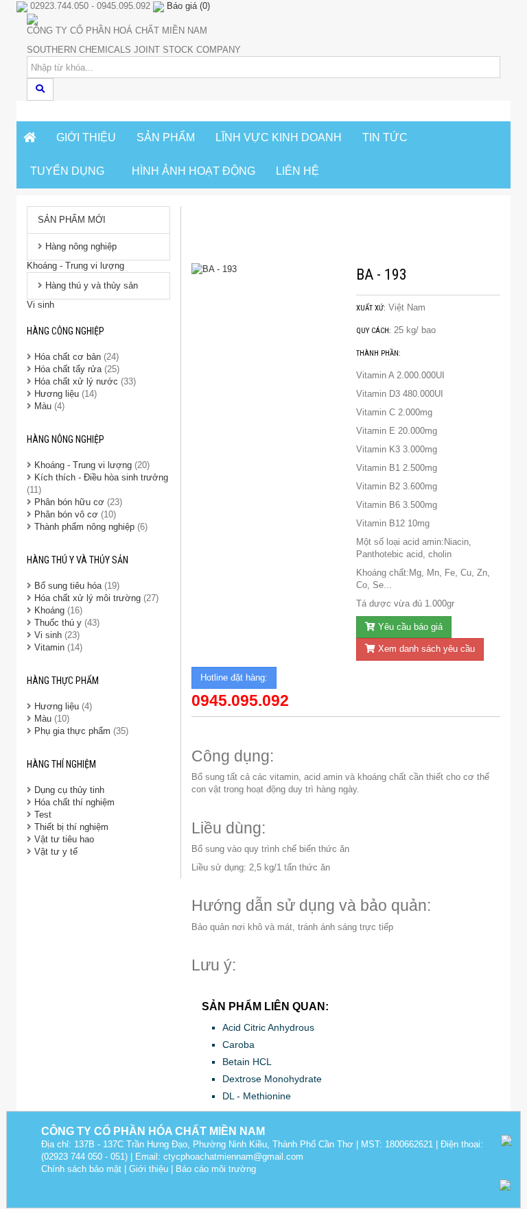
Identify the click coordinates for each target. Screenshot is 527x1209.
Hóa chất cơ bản (67, 357)
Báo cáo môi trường (216, 1169)
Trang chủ (232, 228)
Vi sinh (40, 305)
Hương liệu (58, 394)
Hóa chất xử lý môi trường (87, 598)
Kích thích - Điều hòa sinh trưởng (101, 477)
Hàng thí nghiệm (61, 764)
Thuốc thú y (58, 623)
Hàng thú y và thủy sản (91, 285)
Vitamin (49, 647)
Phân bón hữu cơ (69, 502)
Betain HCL (247, 1061)
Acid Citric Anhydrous (268, 1027)
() (188, 6)
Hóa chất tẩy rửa (68, 369)
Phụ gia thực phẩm (72, 731)
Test (42, 814)
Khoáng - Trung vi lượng (75, 265)
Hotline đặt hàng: (234, 677)
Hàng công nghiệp (65, 331)
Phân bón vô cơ (66, 514)
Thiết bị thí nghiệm (71, 827)
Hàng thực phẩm (63, 680)
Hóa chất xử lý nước (76, 381)
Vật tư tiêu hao (64, 839)
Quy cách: (373, 330)
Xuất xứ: (371, 308)
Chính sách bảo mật (81, 1169)
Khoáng (49, 610)
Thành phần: (378, 353)
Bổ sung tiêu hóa (68, 586)
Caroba (238, 1044)
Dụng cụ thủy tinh (69, 790)
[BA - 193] (263, 269)
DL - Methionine (256, 1095)
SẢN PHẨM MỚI (72, 220)
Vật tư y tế (56, 851)
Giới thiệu (148, 1169)
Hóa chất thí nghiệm (74, 802)
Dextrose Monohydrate (272, 1078)
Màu (44, 406)
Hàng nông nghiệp (81, 246)
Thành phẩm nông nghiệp (84, 527)
